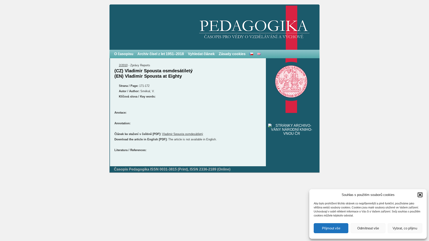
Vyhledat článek (201, 54)
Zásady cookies (232, 54)
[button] (420, 195)
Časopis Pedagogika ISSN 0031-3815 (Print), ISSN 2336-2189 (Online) (172, 169)
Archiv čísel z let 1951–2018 (160, 54)
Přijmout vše (331, 228)
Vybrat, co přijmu (405, 228)
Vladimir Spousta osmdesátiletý (182, 134)
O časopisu (123, 54)
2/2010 (123, 65)
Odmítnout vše (368, 228)
